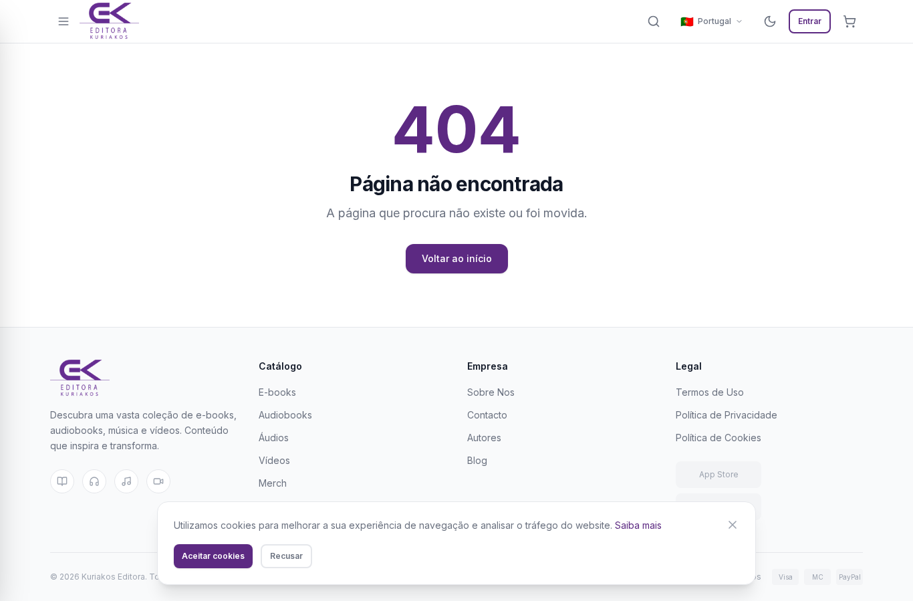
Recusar (286, 556)
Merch (273, 483)
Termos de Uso (710, 392)
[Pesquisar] (653, 21)
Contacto (487, 414)
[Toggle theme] (770, 21)
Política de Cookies (718, 437)
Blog (477, 460)
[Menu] (63, 21)
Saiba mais (638, 525)
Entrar (809, 21)
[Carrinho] (849, 21)
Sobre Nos (491, 392)
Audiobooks (285, 414)
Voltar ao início (457, 258)
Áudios (274, 437)
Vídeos (274, 460)
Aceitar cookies (213, 556)
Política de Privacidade (726, 414)
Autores (484, 437)
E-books (277, 392)
